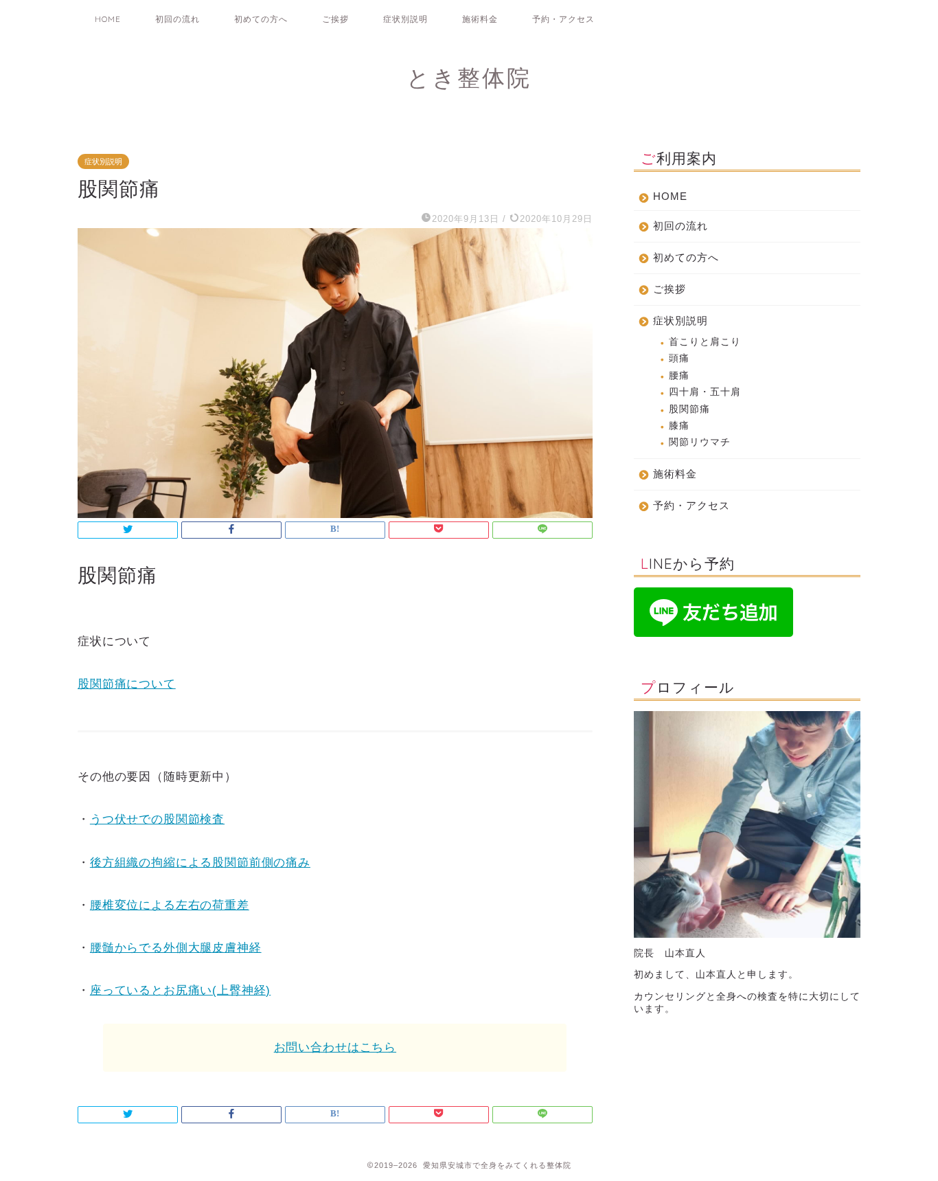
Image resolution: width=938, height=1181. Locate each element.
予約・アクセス (563, 19)
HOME (108, 19)
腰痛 (679, 375)
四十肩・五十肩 (705, 392)
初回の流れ (177, 19)
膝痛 (679, 425)
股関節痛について (127, 683)
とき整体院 (469, 77)
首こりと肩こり (705, 342)
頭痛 (679, 358)
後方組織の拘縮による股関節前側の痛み (200, 862)
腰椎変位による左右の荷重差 (169, 905)
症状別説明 (405, 19)
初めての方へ (261, 19)
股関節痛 (689, 409)
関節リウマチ (700, 442)
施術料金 (480, 19)
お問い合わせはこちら (335, 1047)
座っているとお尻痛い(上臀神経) (180, 990)
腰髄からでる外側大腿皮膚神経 (176, 947)
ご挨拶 (335, 19)
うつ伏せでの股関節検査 (157, 819)
